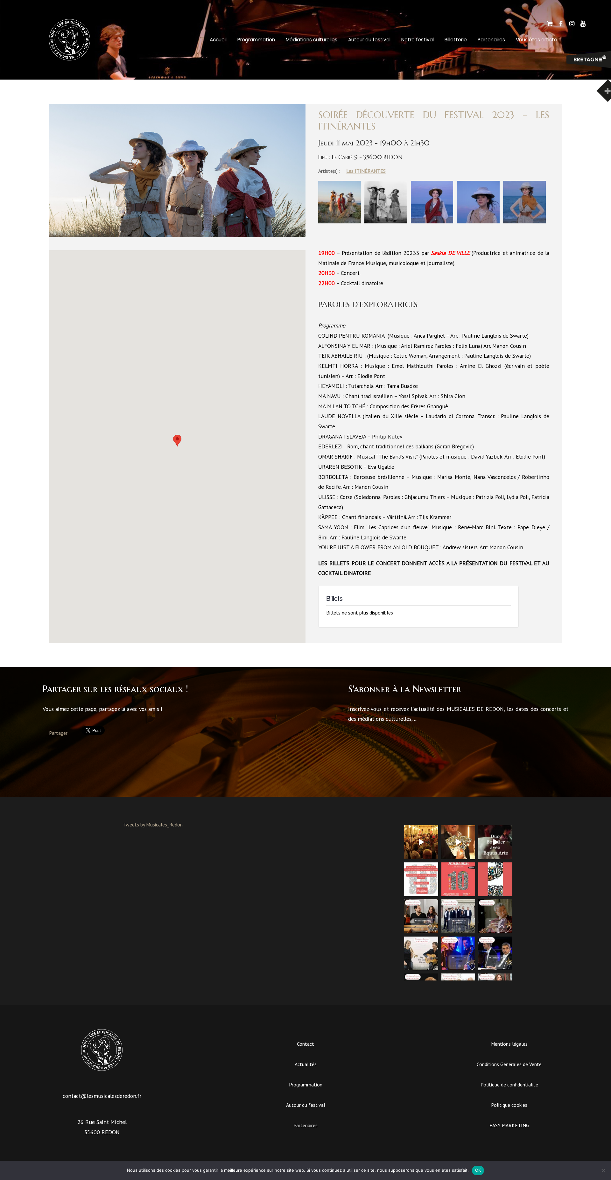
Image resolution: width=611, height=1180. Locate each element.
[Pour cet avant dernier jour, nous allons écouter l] (458, 916)
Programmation (256, 39)
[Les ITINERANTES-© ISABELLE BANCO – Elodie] (524, 221)
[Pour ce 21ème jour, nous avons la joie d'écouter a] (421, 954)
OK (478, 1170)
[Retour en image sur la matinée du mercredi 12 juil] (495, 842)
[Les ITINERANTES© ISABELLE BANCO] (339, 221)
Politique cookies (509, 1105)
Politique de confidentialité (509, 1084)
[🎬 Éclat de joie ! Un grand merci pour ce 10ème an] (421, 842)
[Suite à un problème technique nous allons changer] (458, 879)
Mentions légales (509, 1044)
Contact (305, 1044)
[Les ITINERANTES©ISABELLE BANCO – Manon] (432, 221)
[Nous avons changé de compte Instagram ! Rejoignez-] (421, 879)
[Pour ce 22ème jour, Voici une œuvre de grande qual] (495, 916)
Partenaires (491, 39)
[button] (177, 440)
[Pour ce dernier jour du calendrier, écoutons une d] (421, 916)
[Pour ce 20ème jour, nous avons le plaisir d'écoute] (458, 954)
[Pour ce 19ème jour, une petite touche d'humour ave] (495, 954)
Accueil (218, 39)
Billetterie (456, 39)
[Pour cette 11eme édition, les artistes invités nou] (458, 842)
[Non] (603, 1170)
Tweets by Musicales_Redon (153, 824)
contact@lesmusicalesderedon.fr (102, 1095)
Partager (58, 733)
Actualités (306, 1064)
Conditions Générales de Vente (509, 1064)
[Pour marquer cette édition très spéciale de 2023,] (495, 879)
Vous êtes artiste (536, 39)
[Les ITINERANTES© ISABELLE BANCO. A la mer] (385, 221)
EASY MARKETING (509, 1125)
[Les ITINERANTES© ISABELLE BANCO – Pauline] (478, 221)
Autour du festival (369, 39)
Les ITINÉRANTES (366, 171)
